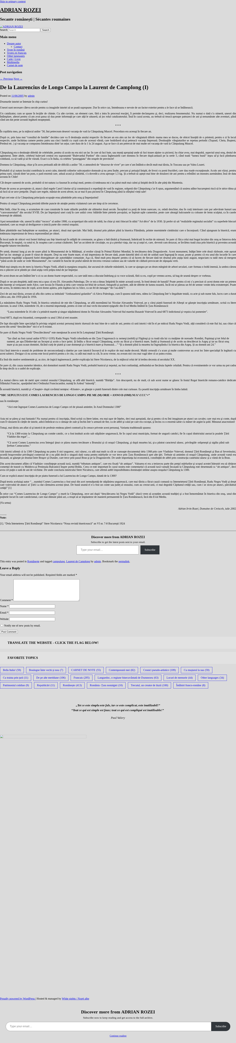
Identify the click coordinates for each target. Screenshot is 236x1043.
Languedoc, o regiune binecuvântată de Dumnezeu (128, 677)
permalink (124, 561)
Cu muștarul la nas (196, 670)
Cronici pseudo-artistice (159, 670)
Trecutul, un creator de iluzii (149, 685)
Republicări (46, 685)
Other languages (16, 56)
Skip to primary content (13, 1)
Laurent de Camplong (78, 561)
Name (4, 606)
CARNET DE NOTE (86, 670)
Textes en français (16, 52)
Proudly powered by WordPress (17, 998)
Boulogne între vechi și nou (46, 670)
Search (3, 29)
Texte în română (16, 49)
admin (31, 95)
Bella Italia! (12, 670)
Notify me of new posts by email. (22, 625)
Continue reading (118, 1036)
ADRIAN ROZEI (20, 10)
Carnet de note (15, 65)
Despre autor (14, 43)
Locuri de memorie (180, 677)
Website (4, 619)
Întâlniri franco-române (190, 685)
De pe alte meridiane (50, 677)
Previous (6, 78)
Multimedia (13, 62)
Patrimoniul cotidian (16, 685)
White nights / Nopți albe (75, 998)
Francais (81, 677)
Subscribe (150, 549)
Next (18, 78)
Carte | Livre (14, 59)
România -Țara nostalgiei (106, 685)
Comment (6, 600)
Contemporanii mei (122, 670)
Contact (18, 46)
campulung (59, 561)
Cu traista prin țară (15, 677)
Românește (33, 561)
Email (4, 612)
